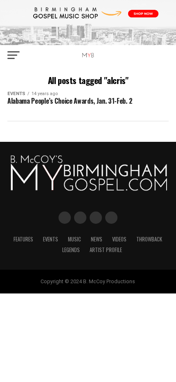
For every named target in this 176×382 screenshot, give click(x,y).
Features (23, 239)
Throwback (149, 239)
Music (74, 239)
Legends (71, 250)
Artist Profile (106, 250)
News (96, 239)
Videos (119, 239)
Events (50, 239)
